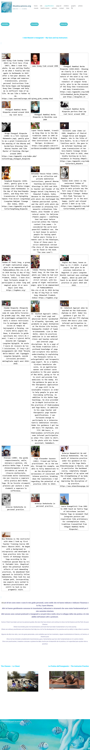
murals (36, 8)
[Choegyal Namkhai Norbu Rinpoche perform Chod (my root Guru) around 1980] (74, 104)
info (41, 6)
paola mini (20, 721)
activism (54, 8)
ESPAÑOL (5, 24)
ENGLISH (64, 24)
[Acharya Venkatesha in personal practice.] (16, 499)
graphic (73, 6)
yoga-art (58, 6)
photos (80, 6)
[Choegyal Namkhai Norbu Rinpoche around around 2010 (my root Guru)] (16, 104)
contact (61, 8)
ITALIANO (34, 24)
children (66, 6)
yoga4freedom (49, 6)
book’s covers (45, 8)
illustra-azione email (7, 721)
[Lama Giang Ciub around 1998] (45, 58)
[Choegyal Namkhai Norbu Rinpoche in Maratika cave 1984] (45, 107)
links (67, 8)
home (36, 6)
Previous (10, 686)
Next (35, 686)
